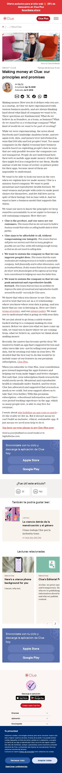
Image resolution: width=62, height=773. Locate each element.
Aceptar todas (45, 760)
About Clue (16, 26)
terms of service (11, 311)
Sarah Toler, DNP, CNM (33, 538)
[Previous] (48, 624)
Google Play (31, 469)
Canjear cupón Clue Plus (31, 705)
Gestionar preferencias (16, 766)
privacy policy (38, 311)
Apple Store (31, 460)
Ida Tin (20, 84)
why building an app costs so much (37, 412)
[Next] (55, 624)
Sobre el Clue (9, 576)
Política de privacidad (26, 752)
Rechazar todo (18, 760)
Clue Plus (43, 18)
